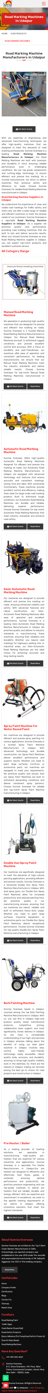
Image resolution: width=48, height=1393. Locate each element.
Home (4, 33)
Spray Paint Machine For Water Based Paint (21, 727)
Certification (7, 1292)
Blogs (4, 1296)
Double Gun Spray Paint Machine (20, 864)
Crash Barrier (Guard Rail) (12, 1328)
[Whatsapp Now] (6, 1378)
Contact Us (6, 1300)
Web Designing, (37, 1388)
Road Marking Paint (10, 1320)
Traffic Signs (7, 1324)
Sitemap (5, 1304)
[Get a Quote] (6, 1385)
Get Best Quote (16, 386)
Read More (35, 386)
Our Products (19, 33)
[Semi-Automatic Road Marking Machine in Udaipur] (24, 559)
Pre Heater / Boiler (17, 1143)
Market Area (7, 1308)
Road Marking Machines (11, 1344)
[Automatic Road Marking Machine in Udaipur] (24, 419)
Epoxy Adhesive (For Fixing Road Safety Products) (23, 1336)
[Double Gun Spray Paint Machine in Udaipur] (24, 833)
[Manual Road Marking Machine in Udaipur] (24, 282)
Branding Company (28, 1391)
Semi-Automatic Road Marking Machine (19, 590)
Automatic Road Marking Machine (21, 450)
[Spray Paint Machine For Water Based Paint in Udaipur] (24, 696)
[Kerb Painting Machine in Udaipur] (24, 973)
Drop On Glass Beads (10, 1340)
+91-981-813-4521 (14, 1357)
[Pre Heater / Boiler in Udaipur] (24, 1113)
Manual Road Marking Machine (18, 313)
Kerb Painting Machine (19, 1003)
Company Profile (9, 1287)
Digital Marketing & (10, 1391)
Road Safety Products (11, 1332)
